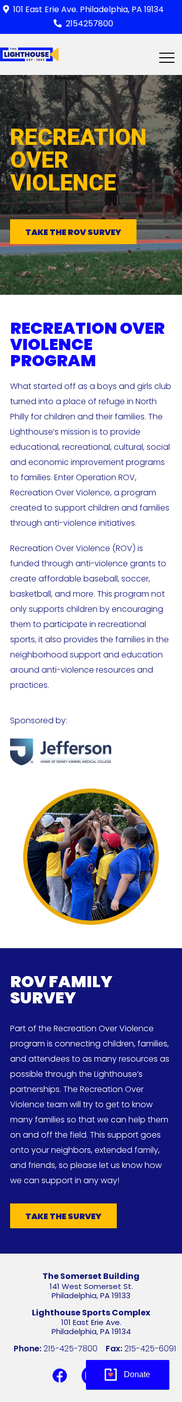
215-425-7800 (70, 1348)
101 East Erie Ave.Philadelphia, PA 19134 (91, 1327)
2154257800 (89, 23)
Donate (137, 1374)
